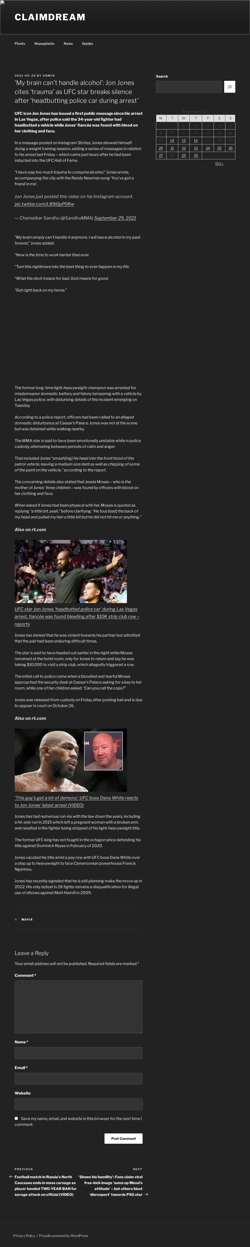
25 (219, 148)
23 (196, 148)
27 (161, 155)
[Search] (229, 87)
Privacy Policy (24, 1236)
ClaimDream (50, 17)
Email (21, 1067)
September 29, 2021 (115, 218)
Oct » (219, 163)
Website (23, 1093)
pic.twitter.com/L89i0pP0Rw (44, 204)
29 (184, 155)
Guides (87, 43)
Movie (27, 919)
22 (184, 148)
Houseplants (44, 43)
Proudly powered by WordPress (63, 1236)
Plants (20, 43)
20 (161, 148)
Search (162, 76)
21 (172, 148)
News (68, 43)
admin (49, 75)
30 (196, 155)
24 (208, 148)
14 (172, 140)
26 (231, 148)
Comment (25, 975)
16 (196, 140)
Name (21, 1042)
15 (184, 140)
